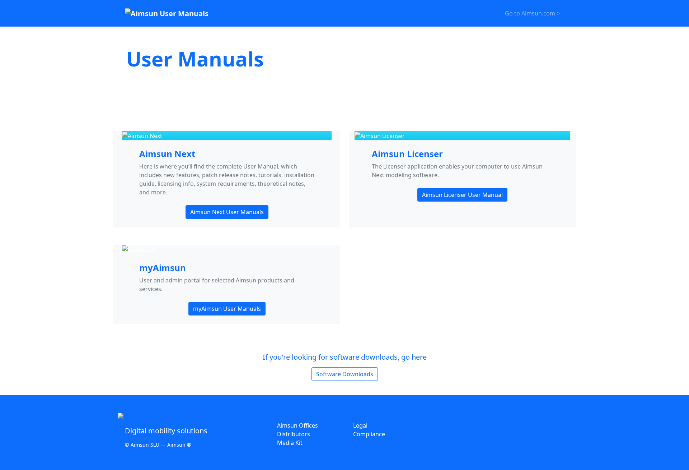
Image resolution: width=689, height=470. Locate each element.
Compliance (369, 434)
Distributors (293, 434)
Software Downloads (344, 374)
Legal (360, 425)
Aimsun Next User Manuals (227, 212)
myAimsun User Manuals (227, 309)
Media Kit (290, 443)
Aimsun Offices (297, 425)
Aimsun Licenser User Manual (462, 195)
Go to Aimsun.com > (532, 13)
